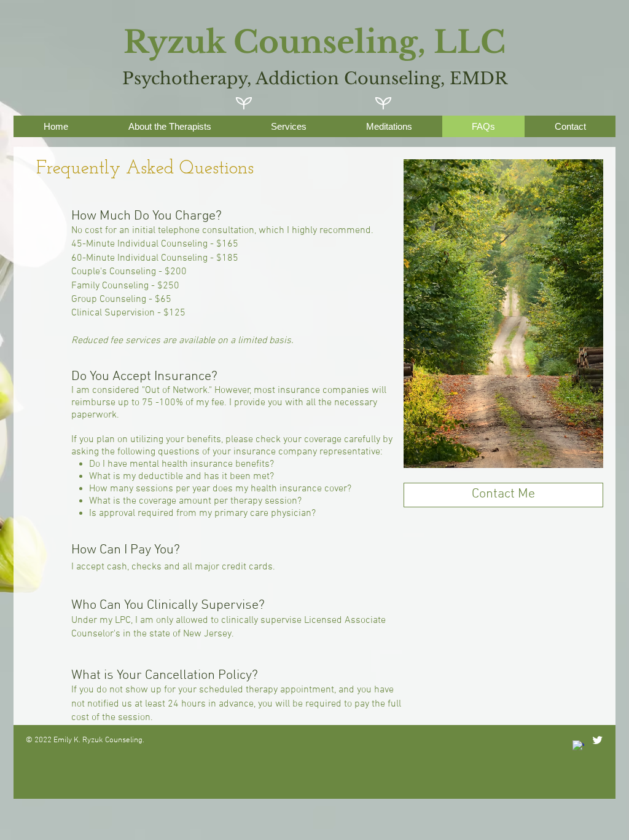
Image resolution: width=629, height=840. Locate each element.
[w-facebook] (578, 746)
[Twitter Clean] (597, 740)
